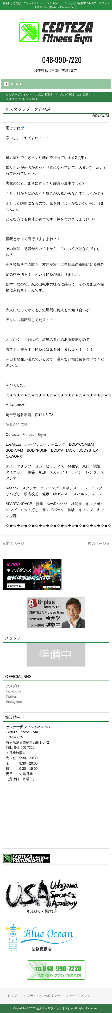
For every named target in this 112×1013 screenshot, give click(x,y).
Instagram (14, 702)
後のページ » (98, 543)
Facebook (13, 691)
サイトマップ (80, 996)
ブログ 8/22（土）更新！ (75, 94)
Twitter (11, 696)
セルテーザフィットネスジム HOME (29, 94)
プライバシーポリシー (43, 996)
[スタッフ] (56, 655)
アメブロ (12, 686)
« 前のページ (13, 543)
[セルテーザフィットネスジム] (56, 51)
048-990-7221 (17, 425)
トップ (12, 996)
